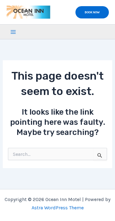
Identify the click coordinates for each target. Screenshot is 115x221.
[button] (92, 12)
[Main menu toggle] (13, 32)
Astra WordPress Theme (58, 208)
